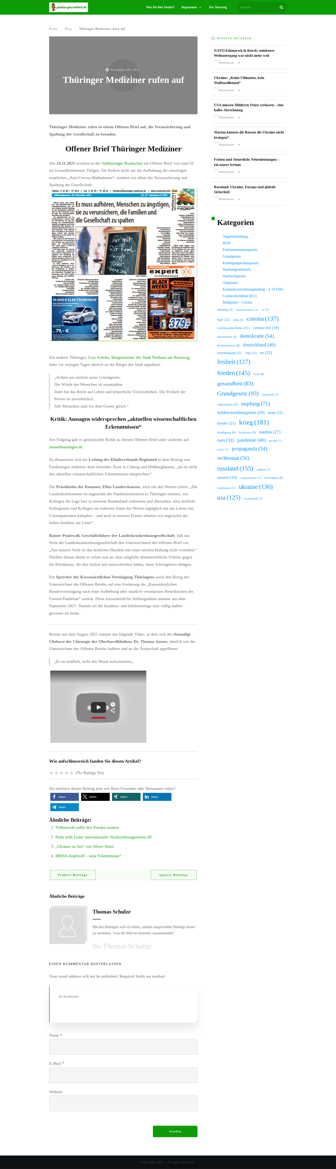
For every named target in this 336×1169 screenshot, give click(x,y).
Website (55, 1092)
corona (263, 318)
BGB (226, 243)
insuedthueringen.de (66, 447)
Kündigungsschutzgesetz (241, 263)
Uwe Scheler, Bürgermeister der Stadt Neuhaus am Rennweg (138, 357)
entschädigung (229, 353)
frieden (233, 372)
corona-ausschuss (233, 328)
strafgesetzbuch (250, 478)
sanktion (263, 469)
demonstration (228, 345)
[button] (64, 797)
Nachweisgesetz (234, 276)
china (238, 319)
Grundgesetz (232, 256)
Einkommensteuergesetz (240, 250)
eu (266, 352)
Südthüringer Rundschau (122, 163)
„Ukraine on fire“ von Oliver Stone (84, 846)
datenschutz (227, 336)
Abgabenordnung (235, 236)
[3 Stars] (61, 773)
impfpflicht (270, 394)
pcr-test (275, 440)
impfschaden (227, 404)
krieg (254, 422)
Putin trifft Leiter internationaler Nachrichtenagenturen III (103, 837)
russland (235, 468)
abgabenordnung (247, 310)
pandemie (251, 440)
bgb (223, 319)
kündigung (226, 432)
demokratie (257, 336)
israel (275, 413)
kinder (226, 423)
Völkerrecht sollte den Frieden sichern (87, 827)
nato (225, 440)
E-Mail (56, 1063)
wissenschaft (253, 498)
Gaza (258, 374)
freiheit (233, 361)
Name (55, 1035)
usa (228, 497)
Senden (175, 1131)
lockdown (247, 432)
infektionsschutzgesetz (240, 412)
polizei (223, 449)
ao (265, 309)
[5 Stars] (71, 773)
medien (269, 432)
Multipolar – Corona (237, 302)
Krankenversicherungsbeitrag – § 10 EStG (253, 289)
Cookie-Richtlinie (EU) (239, 296)
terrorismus (273, 477)
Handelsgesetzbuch (237, 269)
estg (251, 353)
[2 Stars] (56, 773)
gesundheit (235, 383)
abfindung (224, 309)
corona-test (266, 328)
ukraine (256, 486)
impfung (255, 403)
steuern (227, 477)
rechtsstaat (233, 458)
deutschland (259, 345)
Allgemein (230, 283)
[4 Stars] (66, 773)
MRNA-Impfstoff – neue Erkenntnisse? (88, 856)
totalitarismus (226, 488)
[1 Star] (51, 773)
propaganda (249, 448)
